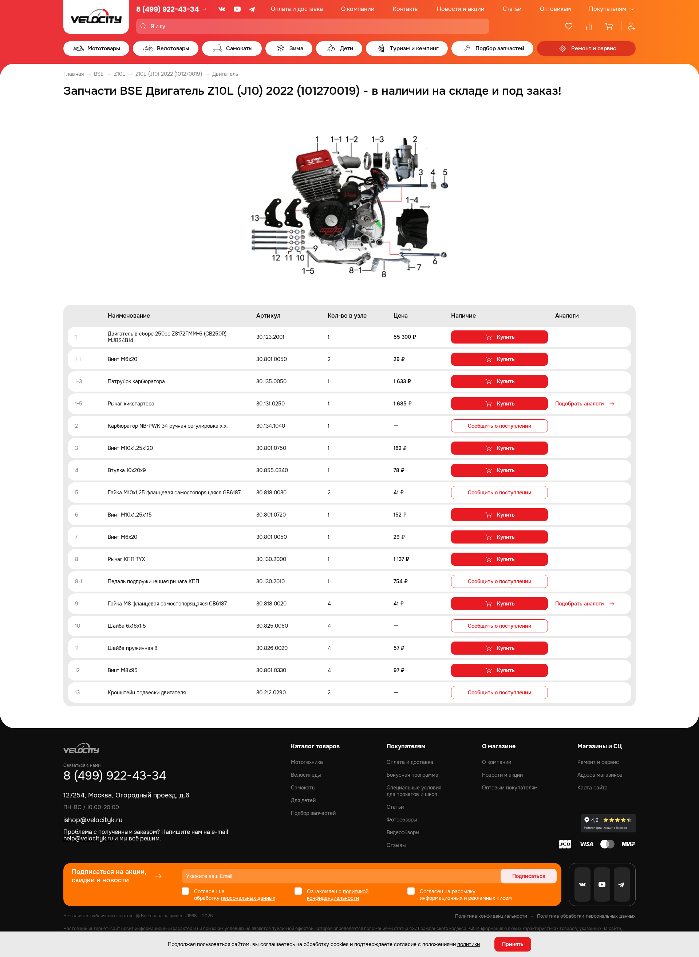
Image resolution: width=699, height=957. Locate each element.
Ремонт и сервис (598, 762)
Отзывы (396, 845)
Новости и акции (461, 9)
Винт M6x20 (122, 359)
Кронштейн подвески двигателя (147, 692)
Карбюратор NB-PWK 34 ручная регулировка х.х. (168, 426)
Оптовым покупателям (510, 787)
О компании (358, 9)
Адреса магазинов (600, 775)
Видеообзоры (403, 832)
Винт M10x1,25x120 (130, 448)
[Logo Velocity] (96, 17)
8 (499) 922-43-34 (167, 9)
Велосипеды (306, 775)
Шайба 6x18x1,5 (127, 626)
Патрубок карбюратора (136, 381)
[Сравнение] (589, 26)
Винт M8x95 (123, 670)
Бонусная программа (412, 775)
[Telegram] (252, 9)
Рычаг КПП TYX (126, 559)
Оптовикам (555, 9)
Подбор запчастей (313, 813)
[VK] (222, 9)
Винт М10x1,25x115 (130, 514)
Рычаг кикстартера (131, 403)
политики (468, 944)
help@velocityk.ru (88, 838)
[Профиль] (628, 26)
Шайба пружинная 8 (133, 648)
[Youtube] (237, 9)
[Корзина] (609, 26)
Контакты (406, 9)
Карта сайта (592, 787)
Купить (506, 337)
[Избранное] (568, 26)
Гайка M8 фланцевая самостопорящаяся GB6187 (167, 603)
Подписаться (528, 876)
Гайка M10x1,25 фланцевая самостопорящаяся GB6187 (174, 492)
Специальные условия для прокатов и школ (414, 790)
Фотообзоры (402, 819)
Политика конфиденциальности (491, 916)
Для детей (303, 800)
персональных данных (248, 898)
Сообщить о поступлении (500, 426)
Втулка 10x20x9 (127, 470)
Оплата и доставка (297, 9)
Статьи (512, 9)
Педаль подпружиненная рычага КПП (153, 581)
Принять (513, 944)
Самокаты (303, 787)
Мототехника (307, 762)
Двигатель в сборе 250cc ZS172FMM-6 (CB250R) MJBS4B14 (167, 337)
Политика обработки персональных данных (586, 916)
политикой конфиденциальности (337, 894)
